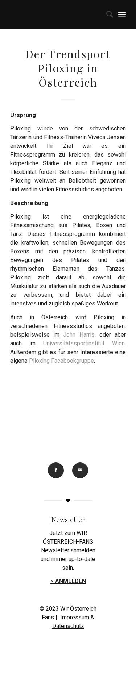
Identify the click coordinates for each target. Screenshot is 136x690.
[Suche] (106, 14)
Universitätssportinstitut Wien (84, 343)
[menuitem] (106, 14)
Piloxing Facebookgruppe (61, 360)
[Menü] (122, 14)
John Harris (78, 334)
